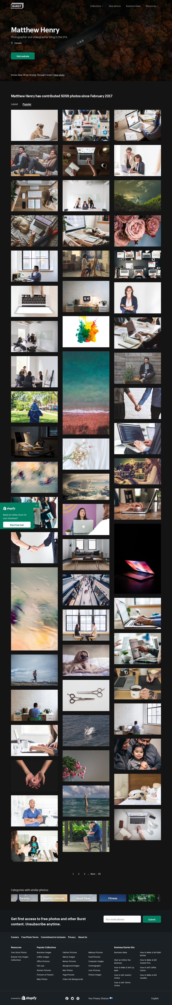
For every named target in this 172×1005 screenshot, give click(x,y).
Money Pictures (69, 961)
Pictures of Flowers (45, 974)
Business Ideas (120, 952)
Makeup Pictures (95, 952)
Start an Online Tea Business (122, 961)
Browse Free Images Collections (19, 958)
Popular (27, 104)
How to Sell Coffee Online (148, 969)
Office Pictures (43, 961)
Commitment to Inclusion (53, 937)
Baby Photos (42, 978)
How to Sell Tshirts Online (122, 984)
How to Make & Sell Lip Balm (124, 969)
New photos (115, 5)
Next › (93, 873)
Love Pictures (94, 970)
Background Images (71, 965)
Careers (15, 937)
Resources (151, 5)
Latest (14, 104)
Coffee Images (43, 956)
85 (99, 873)
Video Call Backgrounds (73, 978)
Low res (48, 137)
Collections (95, 5)
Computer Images (96, 961)
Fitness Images (94, 974)
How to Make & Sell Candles (148, 976)
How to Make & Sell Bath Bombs (150, 954)
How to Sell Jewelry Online (122, 976)
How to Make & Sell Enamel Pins (148, 961)
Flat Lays (40, 965)
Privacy (72, 937)
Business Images (44, 952)
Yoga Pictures (68, 974)
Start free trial (17, 524)
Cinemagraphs (94, 965)
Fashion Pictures (70, 952)
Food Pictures (94, 956)
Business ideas (133, 5)
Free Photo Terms (29, 937)
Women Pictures (44, 970)
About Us (82, 937)
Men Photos (68, 970)
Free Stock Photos (19, 952)
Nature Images (69, 956)
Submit (151, 919)
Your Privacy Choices (98, 998)
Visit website (23, 56)
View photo (58, 74)
